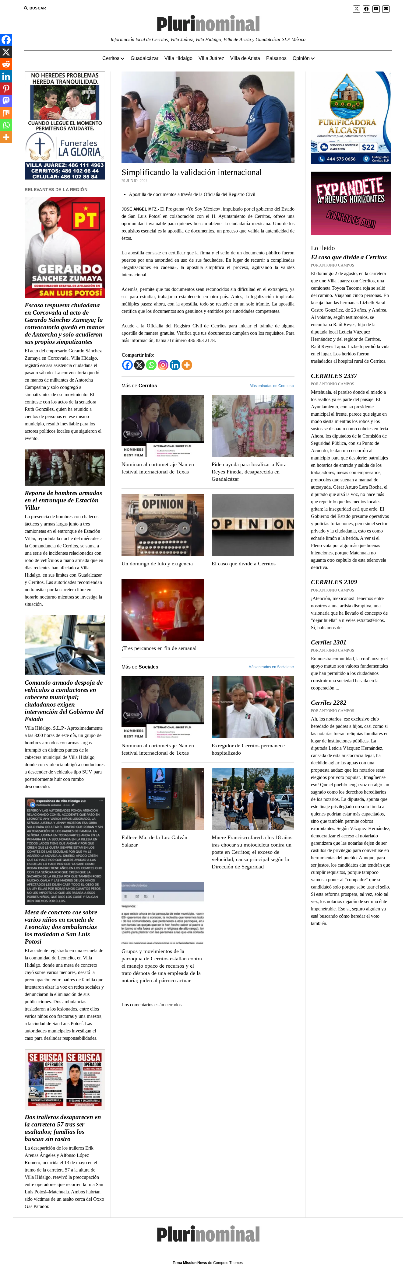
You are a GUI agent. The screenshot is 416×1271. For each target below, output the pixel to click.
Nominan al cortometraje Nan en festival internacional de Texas (158, 468)
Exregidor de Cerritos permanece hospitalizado (248, 749)
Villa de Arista (245, 58)
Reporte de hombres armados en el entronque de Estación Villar (63, 500)
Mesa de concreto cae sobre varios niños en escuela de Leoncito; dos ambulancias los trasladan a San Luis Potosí (61, 927)
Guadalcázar (144, 58)
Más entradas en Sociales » (271, 667)
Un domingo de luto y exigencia (157, 563)
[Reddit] (6, 64)
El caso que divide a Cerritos (244, 563)
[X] (139, 365)
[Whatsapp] (151, 365)
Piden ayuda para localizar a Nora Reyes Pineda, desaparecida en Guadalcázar (249, 471)
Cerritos (110, 58)
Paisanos (276, 58)
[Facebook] (127, 365)
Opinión (301, 58)
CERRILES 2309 (334, 582)
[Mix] (6, 113)
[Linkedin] (175, 365)
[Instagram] (163, 365)
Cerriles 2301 (329, 642)
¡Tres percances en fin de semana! (159, 648)
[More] (187, 365)
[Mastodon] (6, 101)
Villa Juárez (211, 58)
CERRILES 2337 (334, 375)
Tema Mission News (190, 1263)
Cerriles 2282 (329, 702)
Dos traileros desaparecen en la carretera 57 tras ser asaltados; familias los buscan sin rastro (63, 1128)
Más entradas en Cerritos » (272, 386)
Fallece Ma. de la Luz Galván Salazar (154, 841)
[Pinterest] (6, 88)
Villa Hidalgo (178, 58)
